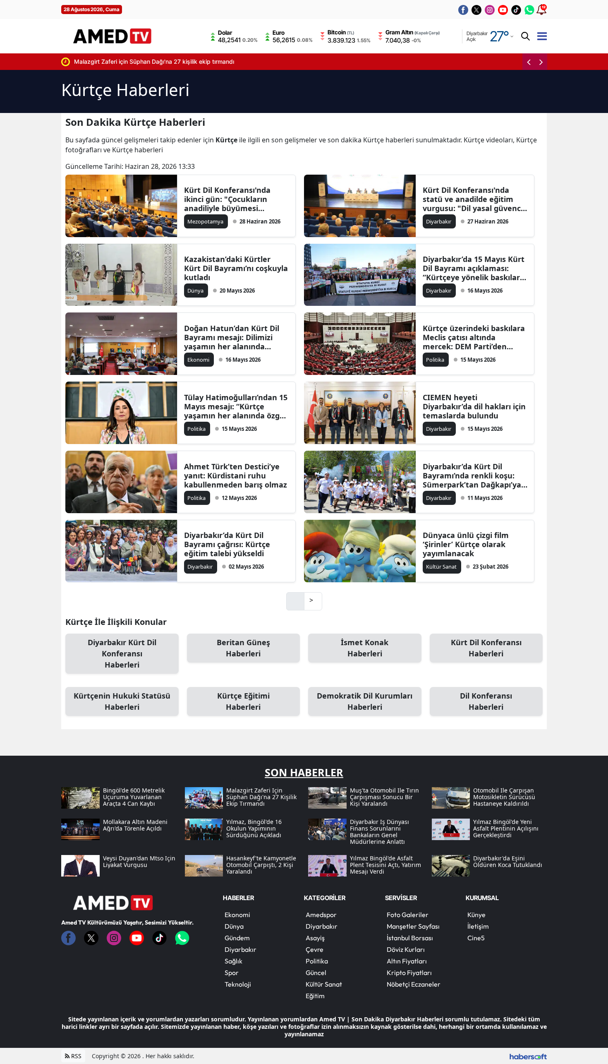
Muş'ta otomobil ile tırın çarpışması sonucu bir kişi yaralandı (227, 61)
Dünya (234, 926)
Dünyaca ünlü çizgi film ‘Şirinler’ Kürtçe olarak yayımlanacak (466, 544)
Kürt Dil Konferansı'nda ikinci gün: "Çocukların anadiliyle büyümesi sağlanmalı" (227, 199)
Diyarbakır (240, 949)
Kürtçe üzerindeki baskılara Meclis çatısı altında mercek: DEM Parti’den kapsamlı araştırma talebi (474, 337)
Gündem (237, 938)
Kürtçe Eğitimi (243, 701)
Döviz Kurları (406, 949)
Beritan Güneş (243, 647)
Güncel (316, 972)
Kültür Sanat (324, 984)
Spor (232, 972)
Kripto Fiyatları (409, 972)
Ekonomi (237, 914)
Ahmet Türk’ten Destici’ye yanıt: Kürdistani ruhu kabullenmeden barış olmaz (235, 475)
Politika (317, 961)
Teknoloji (238, 984)
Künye (476, 914)
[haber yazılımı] (528, 1056)
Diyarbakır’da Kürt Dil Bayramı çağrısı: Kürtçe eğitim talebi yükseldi (227, 544)
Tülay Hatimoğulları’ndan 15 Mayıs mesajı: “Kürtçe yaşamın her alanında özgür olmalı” (236, 406)
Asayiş (315, 938)
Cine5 (476, 938)
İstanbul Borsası (410, 938)
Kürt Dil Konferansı (486, 647)
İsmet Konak (364, 647)
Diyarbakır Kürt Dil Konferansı (122, 653)
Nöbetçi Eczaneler (413, 984)
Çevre (314, 949)
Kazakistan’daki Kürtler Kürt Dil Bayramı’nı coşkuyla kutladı (236, 268)
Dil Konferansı (486, 701)
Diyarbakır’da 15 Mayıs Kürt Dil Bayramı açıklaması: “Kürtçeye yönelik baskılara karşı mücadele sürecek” (473, 268)
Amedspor (321, 914)
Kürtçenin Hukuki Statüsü (122, 701)
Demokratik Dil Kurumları (364, 701)
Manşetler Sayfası (413, 926)
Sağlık (233, 961)
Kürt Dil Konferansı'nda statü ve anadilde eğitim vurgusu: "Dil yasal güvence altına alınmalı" (474, 199)
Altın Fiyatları (407, 961)
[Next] (541, 61)
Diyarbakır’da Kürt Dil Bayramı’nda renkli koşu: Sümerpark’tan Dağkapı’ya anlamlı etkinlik (472, 475)
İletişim (478, 926)
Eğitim (315, 996)
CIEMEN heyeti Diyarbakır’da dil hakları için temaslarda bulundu (474, 406)
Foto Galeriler (407, 914)
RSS (75, 1056)
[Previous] (528, 61)
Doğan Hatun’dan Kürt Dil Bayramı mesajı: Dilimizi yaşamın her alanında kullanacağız (231, 337)
